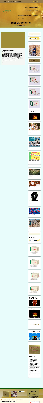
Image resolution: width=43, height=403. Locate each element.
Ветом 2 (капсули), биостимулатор (31, 10)
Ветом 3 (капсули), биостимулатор (31, 12)
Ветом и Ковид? (32, 214)
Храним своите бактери (7, 50)
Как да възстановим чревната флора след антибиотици (33, 360)
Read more (4, 62)
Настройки (14, 401)
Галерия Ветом (35, 18)
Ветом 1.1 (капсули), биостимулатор (31, 7)
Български (34, 401)
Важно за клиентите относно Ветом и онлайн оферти (34, 371)
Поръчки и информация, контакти (23, 18)
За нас (28, 4)
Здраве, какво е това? (33, 165)
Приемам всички (3, 401)
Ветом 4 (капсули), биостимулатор (24, 15)
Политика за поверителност (18, 399)
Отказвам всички (9, 401)
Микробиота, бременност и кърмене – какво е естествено (34, 364)
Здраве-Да (35, 15)
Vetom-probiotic (35, 4)
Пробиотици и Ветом (33, 186)
